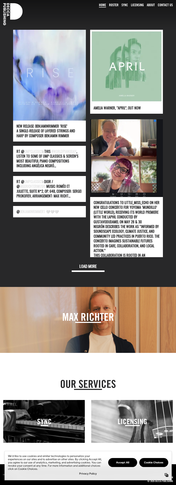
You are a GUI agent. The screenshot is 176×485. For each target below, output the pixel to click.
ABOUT (151, 5)
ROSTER (113, 5)
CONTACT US (165, 5)
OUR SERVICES (88, 383)
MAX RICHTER (88, 316)
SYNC (124, 5)
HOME (102, 5)
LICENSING (137, 5)
